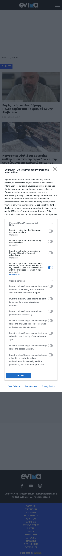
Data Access (31, 386)
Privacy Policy (48, 386)
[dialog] (31, 278)
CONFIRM (18, 375)
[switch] (50, 231)
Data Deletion (14, 386)
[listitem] (31, 224)
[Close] (56, 170)
